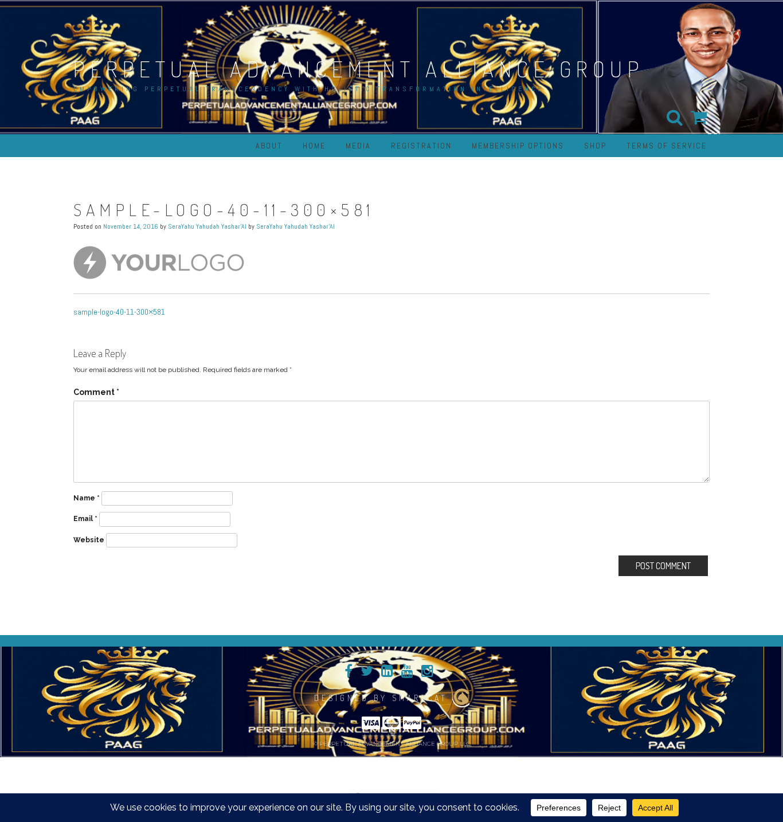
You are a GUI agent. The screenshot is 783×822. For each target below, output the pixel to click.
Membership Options (518, 145)
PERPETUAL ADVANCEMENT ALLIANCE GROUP (358, 69)
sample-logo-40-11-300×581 (119, 312)
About (269, 145)
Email (85, 519)
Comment (96, 392)
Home (314, 145)
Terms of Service (667, 145)
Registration (421, 145)
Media (358, 145)
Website (88, 540)
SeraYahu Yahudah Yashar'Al (207, 226)
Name (86, 498)
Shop (595, 145)
